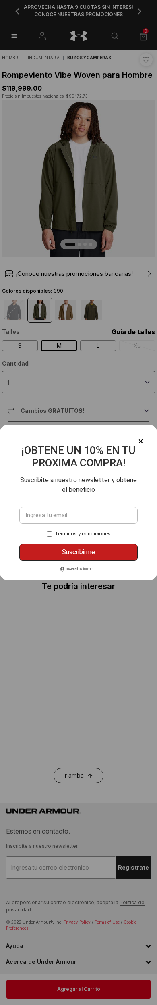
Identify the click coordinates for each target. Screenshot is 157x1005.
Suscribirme (78, 552)
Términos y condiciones (83, 534)
